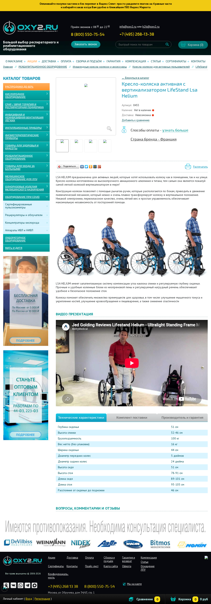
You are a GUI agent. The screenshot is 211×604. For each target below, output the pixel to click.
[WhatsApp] (20, 587)
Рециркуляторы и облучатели (23, 215)
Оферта (126, 566)
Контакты (198, 61)
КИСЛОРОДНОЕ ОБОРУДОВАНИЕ (15, 96)
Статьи (156, 61)
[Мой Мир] (95, 166)
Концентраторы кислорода (22, 222)
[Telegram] (27, 587)
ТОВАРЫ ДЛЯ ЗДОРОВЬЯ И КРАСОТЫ (22, 147)
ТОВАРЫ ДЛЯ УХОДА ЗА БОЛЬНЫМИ (20, 168)
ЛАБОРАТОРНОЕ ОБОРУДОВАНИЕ (15, 239)
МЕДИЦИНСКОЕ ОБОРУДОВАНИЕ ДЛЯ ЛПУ (21, 178)
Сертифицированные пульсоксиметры (18, 205)
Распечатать (200, 166)
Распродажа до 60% (19, 86)
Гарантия (114, 61)
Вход (29, 599)
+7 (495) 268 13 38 (63, 586)
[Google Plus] (99, 166)
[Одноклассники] (91, 166)
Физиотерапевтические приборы (22, 137)
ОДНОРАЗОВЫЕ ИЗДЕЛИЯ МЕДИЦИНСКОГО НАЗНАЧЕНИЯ (24, 188)
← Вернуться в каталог (135, 78)
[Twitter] (86, 166)
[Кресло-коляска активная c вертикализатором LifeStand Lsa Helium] (86, 106)
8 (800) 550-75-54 (87, 34)
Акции (32, 61)
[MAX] (34, 587)
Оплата (66, 61)
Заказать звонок (85, 44)
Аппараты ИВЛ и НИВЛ (19, 230)
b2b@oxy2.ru (150, 26)
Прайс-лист (91, 566)
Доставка (49, 61)
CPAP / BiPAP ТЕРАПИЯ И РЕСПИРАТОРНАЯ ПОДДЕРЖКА (24, 106)
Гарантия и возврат (128, 559)
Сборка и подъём (89, 61)
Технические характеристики (81, 418)
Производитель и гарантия (182, 418)
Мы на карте (134, 584)
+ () (137, 34)
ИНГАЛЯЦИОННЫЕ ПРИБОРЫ (23, 128)
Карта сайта (111, 566)
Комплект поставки (131, 418)
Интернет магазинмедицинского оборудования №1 (30, 28)
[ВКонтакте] (82, 166)
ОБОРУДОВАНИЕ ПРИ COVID (22, 197)
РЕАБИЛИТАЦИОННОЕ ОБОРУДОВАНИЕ (19, 157)
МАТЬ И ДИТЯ (13, 248)
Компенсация (135, 61)
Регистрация (42, 599)
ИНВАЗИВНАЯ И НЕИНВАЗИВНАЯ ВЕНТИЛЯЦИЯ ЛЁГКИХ (24, 117)
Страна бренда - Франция (154, 139)
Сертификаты (176, 61)
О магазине (14, 61)
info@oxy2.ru (128, 26)
